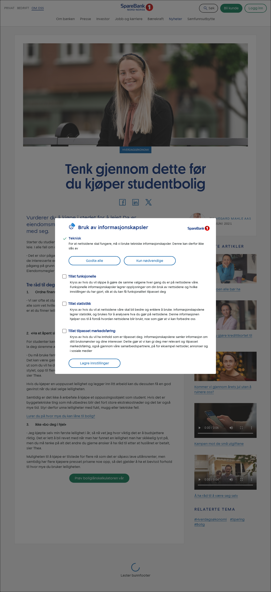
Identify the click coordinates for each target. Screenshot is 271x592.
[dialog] (135, 296)
